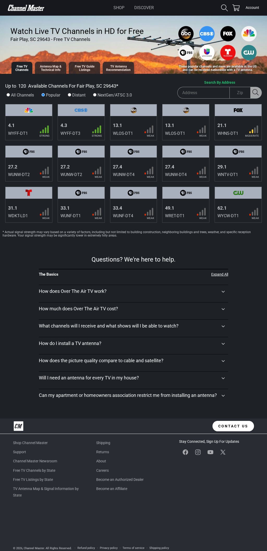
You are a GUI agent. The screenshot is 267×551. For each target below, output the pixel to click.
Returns (102, 452)
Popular (53, 95)
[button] (119, 8)
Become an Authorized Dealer (120, 479)
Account (252, 8)
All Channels (22, 95)
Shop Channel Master (30, 443)
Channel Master (34, 548)
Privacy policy (109, 548)
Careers (102, 470)
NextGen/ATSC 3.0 (115, 95)
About (101, 461)
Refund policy (86, 548)
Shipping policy (159, 548)
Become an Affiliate (111, 489)
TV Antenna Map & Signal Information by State (46, 492)
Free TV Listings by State (33, 479)
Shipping (103, 443)
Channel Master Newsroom (35, 461)
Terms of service (133, 548)
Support (19, 452)
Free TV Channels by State (34, 470)
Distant (79, 95)
